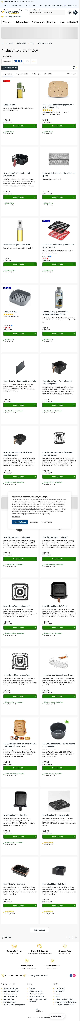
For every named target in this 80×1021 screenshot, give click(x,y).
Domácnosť (10, 43)
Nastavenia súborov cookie (64, 1005)
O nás (40, 6)
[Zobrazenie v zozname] (74, 68)
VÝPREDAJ (6, 22)
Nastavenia (34, 522)
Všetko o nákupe (5, 6)
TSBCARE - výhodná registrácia (14, 1005)
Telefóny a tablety (38, 22)
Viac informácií (16, 516)
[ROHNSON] (6, 61)
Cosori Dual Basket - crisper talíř (55, 815)
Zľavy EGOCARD (8, 999)
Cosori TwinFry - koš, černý (14, 884)
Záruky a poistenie (35, 991)
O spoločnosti (60, 988)
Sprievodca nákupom (10, 988)
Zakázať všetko (47, 522)
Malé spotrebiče (21, 43)
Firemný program (9, 1002)
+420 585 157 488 (8, 1)
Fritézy (32, 43)
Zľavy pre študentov (10, 996)
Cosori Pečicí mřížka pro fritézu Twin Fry (58, 675)
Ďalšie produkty (39, 930)
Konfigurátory (57, 5)
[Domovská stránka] (2, 43)
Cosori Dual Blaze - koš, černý (54, 884)
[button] (71, 6)
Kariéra (57, 996)
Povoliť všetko (20, 522)
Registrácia (47, 5)
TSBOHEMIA (47, 1018)
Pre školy (26, 6)
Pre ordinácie (34, 6)
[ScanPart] (27, 61)
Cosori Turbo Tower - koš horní (54, 537)
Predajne (14, 5)
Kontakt (58, 994)
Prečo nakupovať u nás (11, 991)
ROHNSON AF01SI (10, 312)
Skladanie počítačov (36, 994)
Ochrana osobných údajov (64, 999)
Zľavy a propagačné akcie (12, 16)
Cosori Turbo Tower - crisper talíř (16, 606)
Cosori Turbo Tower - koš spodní (16, 537)
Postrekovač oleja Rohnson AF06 (16, 245)
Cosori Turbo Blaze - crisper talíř (16, 675)
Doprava (32, 988)
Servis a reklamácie (10, 994)
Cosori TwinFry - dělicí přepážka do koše (19, 381)
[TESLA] (18, 61)
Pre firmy (20, 6)
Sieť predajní (59, 991)
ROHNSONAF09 (9, 105)
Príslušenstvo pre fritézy (44, 43)
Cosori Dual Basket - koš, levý (15, 815)
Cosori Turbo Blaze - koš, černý (54, 606)
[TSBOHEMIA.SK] (10, 12)
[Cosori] (34, 61)
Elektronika (51, 22)
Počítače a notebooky (21, 22)
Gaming (61, 22)
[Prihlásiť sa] (70, 12)
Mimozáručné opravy (36, 996)
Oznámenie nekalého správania (66, 1002)
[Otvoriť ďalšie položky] (35, 126)
